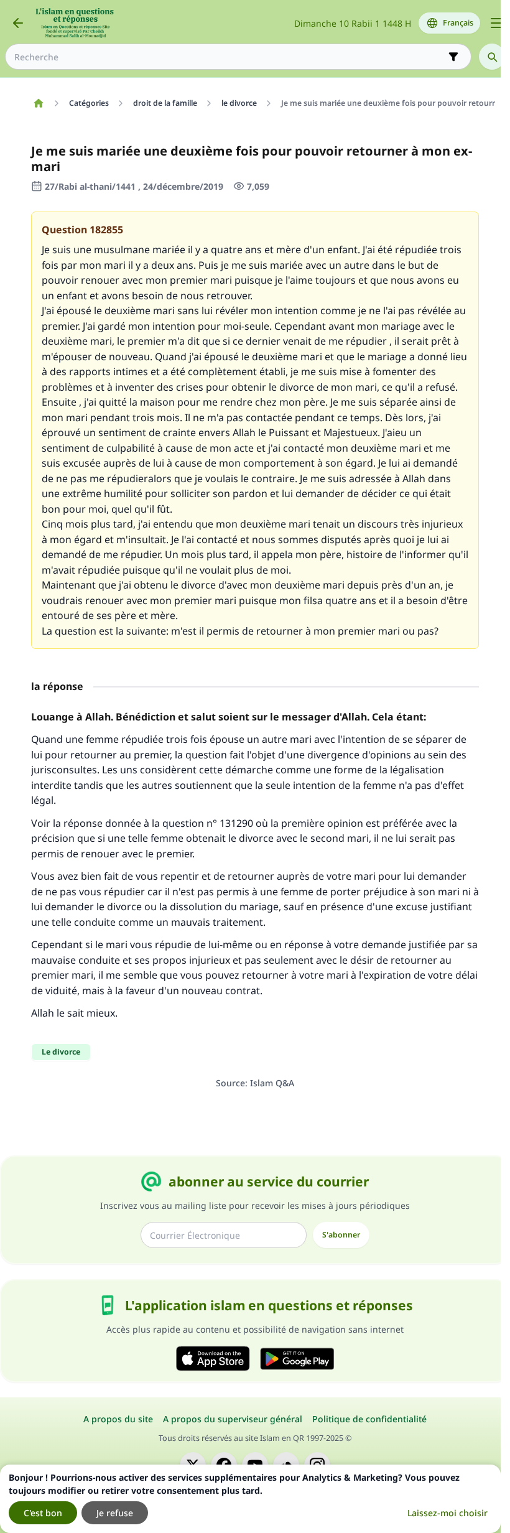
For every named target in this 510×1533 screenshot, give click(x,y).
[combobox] (229, 56)
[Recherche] (492, 57)
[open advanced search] (453, 56)
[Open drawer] (496, 23)
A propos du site (118, 1419)
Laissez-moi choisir (447, 1513)
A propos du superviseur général (232, 1419)
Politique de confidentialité (369, 1419)
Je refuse (114, 1513)
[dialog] (250, 1499)
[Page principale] (38, 103)
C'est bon (43, 1513)
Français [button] (458, 22)
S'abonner (341, 1234)
